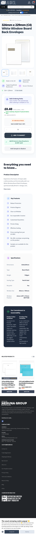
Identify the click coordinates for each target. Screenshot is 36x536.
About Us (4, 464)
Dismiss (27, 532)
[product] (9, 369)
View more (7, 189)
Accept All (11, 532)
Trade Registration (6, 453)
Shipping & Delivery (6, 457)
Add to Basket (19, 135)
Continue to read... (7, 418)
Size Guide (19, 90)
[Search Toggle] (22, 2)
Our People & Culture (7, 468)
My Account (5, 460)
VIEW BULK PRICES (19, 120)
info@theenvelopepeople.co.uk (9, 437)
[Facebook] (2, 421)
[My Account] (29, 2)
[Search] (31, 7)
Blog (3, 484)
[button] (32, 357)
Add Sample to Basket (18, 149)
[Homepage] (8, 2)
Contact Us (4, 449)
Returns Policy (5, 480)
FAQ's (3, 488)
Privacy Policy (5, 472)
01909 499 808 (5, 434)
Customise (3, 532)
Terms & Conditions (6, 476)
